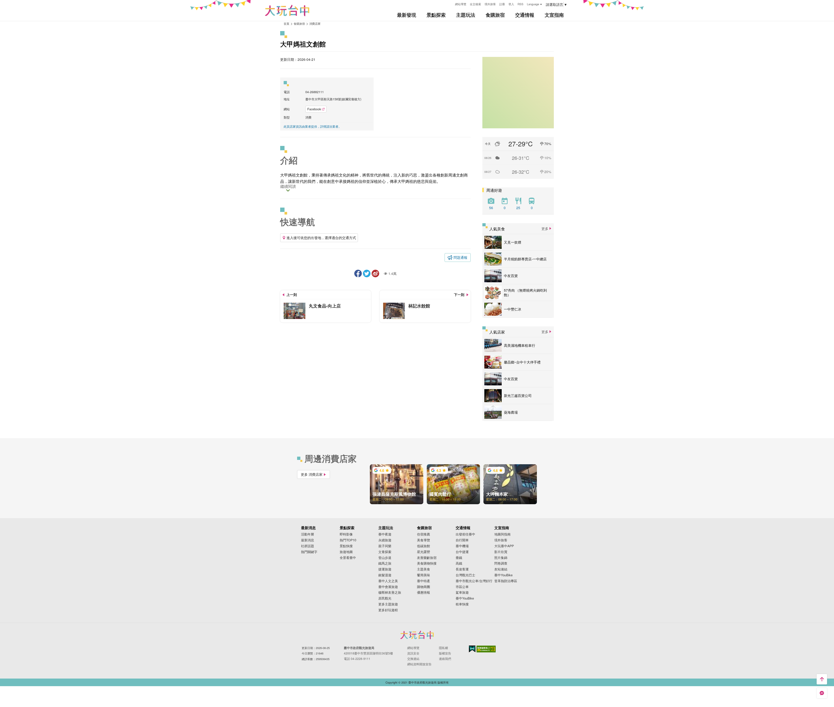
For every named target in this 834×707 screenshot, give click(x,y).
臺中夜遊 (384, 534)
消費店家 (315, 23)
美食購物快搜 (427, 563)
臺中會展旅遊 (388, 587)
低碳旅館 (423, 546)
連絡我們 (445, 658)
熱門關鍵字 (309, 552)
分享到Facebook (358, 273)
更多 (544, 228)
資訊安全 (413, 653)
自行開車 (462, 540)
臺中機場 (462, 546)
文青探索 (384, 552)
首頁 (286, 23)
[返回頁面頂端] (822, 679)
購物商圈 (423, 587)
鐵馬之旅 (384, 563)
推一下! (367, 273)
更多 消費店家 (312, 474)
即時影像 (346, 534)
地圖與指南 (502, 534)
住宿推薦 (423, 534)
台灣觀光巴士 (465, 575)
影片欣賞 (500, 552)
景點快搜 (346, 546)
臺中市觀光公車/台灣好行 (474, 581)
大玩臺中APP (504, 546)
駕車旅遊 (462, 592)
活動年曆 (307, 534)
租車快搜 (462, 604)
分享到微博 (375, 273)
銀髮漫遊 (384, 575)
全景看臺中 (348, 558)
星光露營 (423, 552)
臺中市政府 (417, 635)
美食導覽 (423, 540)
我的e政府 (472, 649)
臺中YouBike (465, 598)
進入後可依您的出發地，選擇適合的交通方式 (321, 237)
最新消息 (307, 540)
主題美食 (423, 569)
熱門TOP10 (348, 540)
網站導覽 (460, 4)
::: (450, 4)
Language (533, 4)
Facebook (314, 109)
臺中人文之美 (388, 581)
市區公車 (462, 587)
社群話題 (307, 546)
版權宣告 (445, 653)
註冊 (502, 4)
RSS (520, 4)
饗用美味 (423, 575)
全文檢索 (475, 4)
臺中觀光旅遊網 (287, 10)
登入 (511, 4)
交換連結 (413, 658)
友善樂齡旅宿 (427, 558)
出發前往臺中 (465, 534)
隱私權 (443, 648)
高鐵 (459, 563)
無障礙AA (486, 649)
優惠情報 (423, 592)
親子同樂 (384, 546)
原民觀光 (384, 598)
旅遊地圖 (346, 552)
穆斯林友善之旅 (389, 592)
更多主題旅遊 (388, 604)
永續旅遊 (384, 540)
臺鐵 (459, 558)
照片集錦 (500, 558)
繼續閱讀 (288, 186)
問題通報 (460, 257)
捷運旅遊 (384, 569)
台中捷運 (462, 552)
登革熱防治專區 (505, 581)
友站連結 (500, 569)
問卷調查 (500, 563)
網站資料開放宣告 (419, 664)
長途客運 (462, 569)
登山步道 (384, 558)
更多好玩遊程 (388, 610)
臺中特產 (423, 581)
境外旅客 (490, 4)
